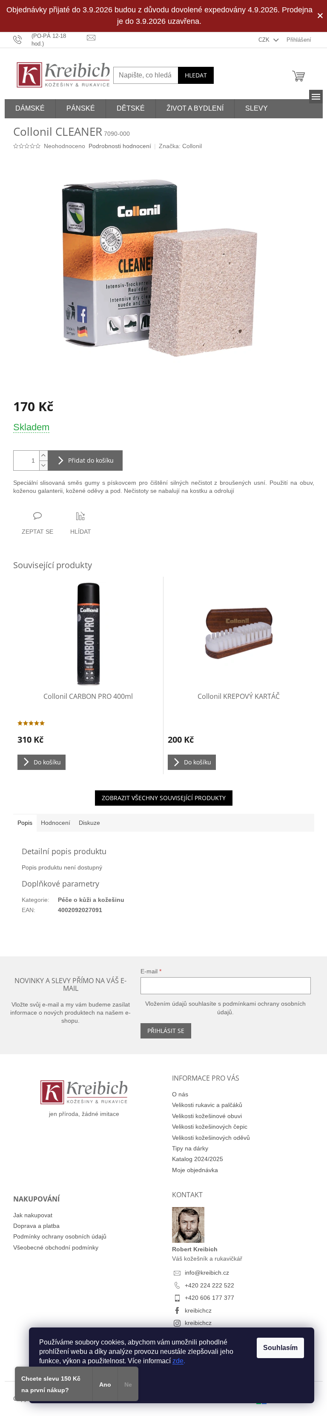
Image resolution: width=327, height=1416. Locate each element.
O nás (180, 1094)
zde (178, 1361)
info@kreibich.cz (207, 1272)
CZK (264, 40)
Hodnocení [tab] (55, 822)
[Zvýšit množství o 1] (43, 456)
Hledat (196, 75)
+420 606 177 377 (209, 1297)
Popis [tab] (24, 822)
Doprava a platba (36, 1225)
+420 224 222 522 (209, 1285)
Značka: (180, 146)
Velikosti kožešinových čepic (209, 1126)
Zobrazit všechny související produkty (164, 798)
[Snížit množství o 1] (43, 465)
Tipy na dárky (190, 1148)
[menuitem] (30, 108)
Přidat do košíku (91, 460)
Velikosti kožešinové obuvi (207, 1116)
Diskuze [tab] (89, 822)
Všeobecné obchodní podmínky (55, 1247)
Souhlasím (280, 1347)
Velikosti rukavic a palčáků (207, 1104)
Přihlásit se (165, 1031)
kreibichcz (198, 1310)
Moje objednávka (195, 1170)
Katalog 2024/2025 (197, 1159)
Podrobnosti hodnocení (120, 146)
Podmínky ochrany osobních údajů (59, 1236)
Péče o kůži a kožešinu (91, 899)
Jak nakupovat (32, 1215)
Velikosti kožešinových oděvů (211, 1137)
